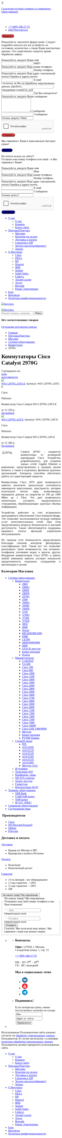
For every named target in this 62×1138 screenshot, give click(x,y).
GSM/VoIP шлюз (24, 796)
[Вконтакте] (25, 981)
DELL (18, 258)
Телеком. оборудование (22, 790)
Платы (26, 654)
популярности (9, 377)
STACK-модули (31, 648)
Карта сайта (22, 227)
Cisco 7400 (28, 716)
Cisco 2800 (28, 688)
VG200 (26, 664)
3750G (26, 614)
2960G (26, 587)
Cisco (18, 255)
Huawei (19, 264)
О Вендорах (15, 252)
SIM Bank (21, 793)
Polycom (13, 831)
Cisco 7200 (28, 710)
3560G (26, 602)
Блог (11, 292)
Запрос (19, 248)
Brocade (19, 285)
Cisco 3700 (28, 697)
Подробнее (7, 413)
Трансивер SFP (24, 771)
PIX (24, 744)
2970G (26, 596)
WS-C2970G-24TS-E (13, 383)
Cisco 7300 (28, 713)
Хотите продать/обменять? (30, 245)
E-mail (37, 79)
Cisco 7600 (28, 722)
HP (17, 261)
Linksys (19, 276)
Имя (36, 171)
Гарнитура (21, 784)
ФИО (37, 63)
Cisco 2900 (28, 691)
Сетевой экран (23, 741)
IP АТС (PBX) (23, 802)
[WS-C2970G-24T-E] (2, 416)
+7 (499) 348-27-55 (19, 26)
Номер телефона (43, 70)
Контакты (14, 295)
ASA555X (28, 759)
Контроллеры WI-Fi (26, 787)
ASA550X (28, 747)
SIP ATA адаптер (24, 778)
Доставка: (7, 844)
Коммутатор (15, 345)
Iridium (12, 828)
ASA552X (28, 753)
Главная (13, 332)
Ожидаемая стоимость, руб (17, 89)
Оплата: (6, 859)
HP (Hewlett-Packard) (20, 825)
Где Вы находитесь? (45, 93)
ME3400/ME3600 (32, 633)
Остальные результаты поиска (19, 326)
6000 (25, 645)
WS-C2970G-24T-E (12, 419)
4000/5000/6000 (31, 642)
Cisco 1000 (28, 673)
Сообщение (38, 111)
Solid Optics (22, 273)
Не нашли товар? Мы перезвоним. (20, 895)
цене (4, 374)
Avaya (18, 282)
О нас (11, 218)
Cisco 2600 (28, 685)
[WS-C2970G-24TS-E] (2, 380)
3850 (25, 624)
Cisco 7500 (28, 719)
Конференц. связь (25, 774)
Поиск (38, 313)
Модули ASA (30, 765)
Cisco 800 (27, 670)
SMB (25, 636)
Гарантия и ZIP (24, 242)
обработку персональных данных (35, 1035)
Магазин (20, 233)
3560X (26, 608)
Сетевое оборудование (21, 341)
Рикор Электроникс (26, 288)
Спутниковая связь (19, 808)
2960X (26, 593)
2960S (25, 590)
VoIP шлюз (21, 799)
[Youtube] (25, 987)
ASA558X (28, 762)
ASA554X (28, 756)
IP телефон (21, 768)
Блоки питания (31, 651)
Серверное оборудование (23, 805)
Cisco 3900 (28, 704)
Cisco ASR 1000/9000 (34, 728)
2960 (25, 584)
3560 (25, 599)
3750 (25, 611)
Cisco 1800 (28, 679)
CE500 (26, 639)
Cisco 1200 (28, 676)
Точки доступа (23, 781)
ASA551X (28, 750)
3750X (26, 621)
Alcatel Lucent (23, 279)
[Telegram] (25, 994)
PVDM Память (30, 737)
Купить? (7, 150)
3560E (25, 605)
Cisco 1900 (28, 682)
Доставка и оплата (26, 239)
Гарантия (6, 873)
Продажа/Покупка (19, 230)
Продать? (8, 36)
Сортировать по (10, 371)
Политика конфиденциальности (27, 298)
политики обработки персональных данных (27, 1041)
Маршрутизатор (24, 657)
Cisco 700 (27, 667)
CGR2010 (27, 661)
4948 (25, 627)
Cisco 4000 (28, 707)
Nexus (25, 630)
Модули (26, 731)
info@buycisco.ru (18, 29)
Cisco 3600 (28, 694)
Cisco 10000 (29, 725)
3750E (25, 617)
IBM (17, 267)
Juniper (19, 270)
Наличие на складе (26, 236)
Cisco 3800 (28, 701)
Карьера (20, 224)
